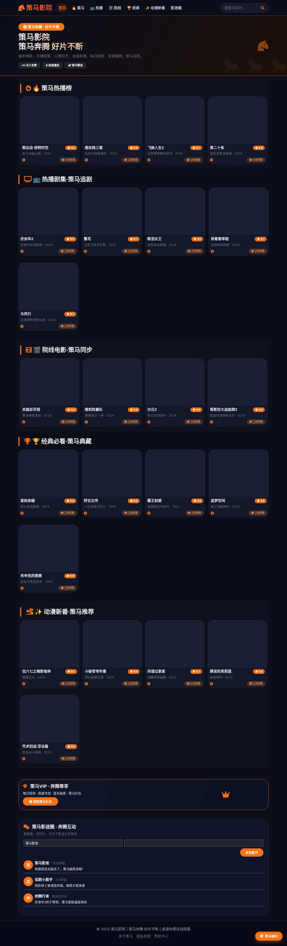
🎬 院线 (115, 8)
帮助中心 (161, 936)
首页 (62, 8)
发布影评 (252, 852)
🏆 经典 (133, 8)
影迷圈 (176, 8)
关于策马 (125, 936)
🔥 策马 (78, 8)
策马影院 (38, 8)
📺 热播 (96, 8)
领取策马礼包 (42, 801)
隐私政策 (143, 936)
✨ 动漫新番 (155, 8)
